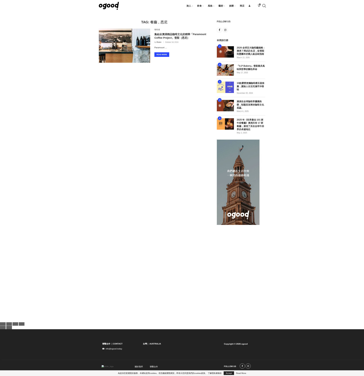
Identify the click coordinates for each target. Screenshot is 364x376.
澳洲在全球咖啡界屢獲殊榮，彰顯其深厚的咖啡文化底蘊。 (250, 104)
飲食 (199, 6)
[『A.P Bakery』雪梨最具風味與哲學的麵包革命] (225, 70)
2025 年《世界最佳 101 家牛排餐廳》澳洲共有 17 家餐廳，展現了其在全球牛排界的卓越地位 (250, 124)
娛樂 (231, 6)
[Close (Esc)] (21, 324)
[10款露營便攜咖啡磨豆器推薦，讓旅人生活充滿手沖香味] (225, 87)
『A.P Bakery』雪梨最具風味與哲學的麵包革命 (251, 67)
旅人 (189, 6)
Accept (229, 373)
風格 (210, 6)
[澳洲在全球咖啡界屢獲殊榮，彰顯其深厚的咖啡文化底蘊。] (225, 105)
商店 (242, 6)
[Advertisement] (238, 273)
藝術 (221, 6)
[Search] (263, 6)
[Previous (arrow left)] (3, 327)
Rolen (159, 42)
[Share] (15, 324)
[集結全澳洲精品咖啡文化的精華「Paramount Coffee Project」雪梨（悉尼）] (124, 46)
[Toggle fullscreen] (9, 324)
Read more (162, 55)
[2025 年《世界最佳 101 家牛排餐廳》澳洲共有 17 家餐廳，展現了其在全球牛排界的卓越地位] (225, 124)
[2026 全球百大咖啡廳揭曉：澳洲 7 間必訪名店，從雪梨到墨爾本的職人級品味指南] (225, 52)
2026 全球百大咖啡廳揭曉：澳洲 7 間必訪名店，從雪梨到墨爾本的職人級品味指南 (251, 50)
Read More (241, 373)
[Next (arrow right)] (9, 327)
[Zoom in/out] (3, 324)
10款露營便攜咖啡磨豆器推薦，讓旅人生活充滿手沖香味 (250, 86)
